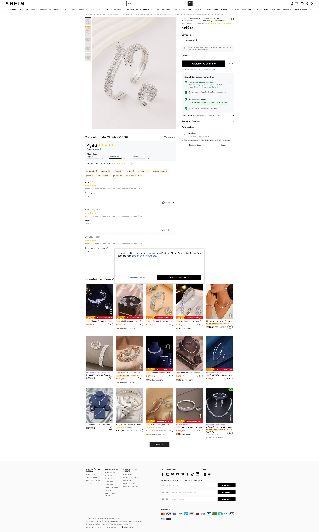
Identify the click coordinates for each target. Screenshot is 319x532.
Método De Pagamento (131, 477)
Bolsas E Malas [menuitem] (212, 9)
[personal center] (292, 3)
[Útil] (163, 202)
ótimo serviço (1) (103, 176)
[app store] (205, 475)
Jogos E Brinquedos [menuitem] (301, 9)
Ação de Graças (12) (160, 171)
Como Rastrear (110, 485)
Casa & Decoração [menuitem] (131, 9)
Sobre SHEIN (90, 474)
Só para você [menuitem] (24, 9)
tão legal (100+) (143, 171)
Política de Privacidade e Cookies (115, 521)
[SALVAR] (231, 63)
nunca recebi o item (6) (134, 176)
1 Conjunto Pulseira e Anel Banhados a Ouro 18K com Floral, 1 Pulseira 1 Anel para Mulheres (160, 321)
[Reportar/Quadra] (174, 202)
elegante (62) (105, 171)
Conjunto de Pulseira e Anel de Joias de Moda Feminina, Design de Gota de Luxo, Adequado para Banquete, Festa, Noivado (190, 321)
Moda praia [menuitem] (83, 9)
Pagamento (165, 509)
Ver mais (159, 444)
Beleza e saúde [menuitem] (199, 9)
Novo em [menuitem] (34, 9)
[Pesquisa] (190, 3)
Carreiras (89, 483)
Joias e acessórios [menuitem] (163, 9)
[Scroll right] (312, 9)
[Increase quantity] (204, 55)
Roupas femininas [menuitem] (70, 9)
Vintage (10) (119, 171)
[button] (307, 3)
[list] (181, 474)
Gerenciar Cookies (135, 521)
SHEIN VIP (108, 491)
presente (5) (117, 176)
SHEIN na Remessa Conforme (111, 494)
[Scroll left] (309, 9)
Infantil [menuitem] (101, 9)
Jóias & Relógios (95, 14)
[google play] (209, 475)
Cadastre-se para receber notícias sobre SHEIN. (182, 481)
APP (204, 469)
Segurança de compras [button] (197, 99)
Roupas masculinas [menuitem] (114, 9)
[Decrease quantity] (195, 55)
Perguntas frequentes (130, 486)
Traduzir (87, 196)
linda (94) (130, 171)
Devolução (108, 476)
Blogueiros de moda (93, 480)
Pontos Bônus (128, 480)
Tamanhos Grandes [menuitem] (147, 9)
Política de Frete (110, 473)
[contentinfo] (198, 513)
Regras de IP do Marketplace (112, 524)
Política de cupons (129, 483)
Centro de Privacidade (93, 521)
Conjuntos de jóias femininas (131, 14)
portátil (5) (89, 176)
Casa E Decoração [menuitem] (255, 9)
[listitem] (99, 308)
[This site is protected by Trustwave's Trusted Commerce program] (162, 519)
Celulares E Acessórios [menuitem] (272, 9)
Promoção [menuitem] (57, 9)
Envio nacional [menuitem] (45, 9)
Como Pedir (109, 482)
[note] (99, 317)
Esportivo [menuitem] (224, 9)
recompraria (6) (91, 171)
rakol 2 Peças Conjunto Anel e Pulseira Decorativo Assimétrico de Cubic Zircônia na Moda (130, 373)
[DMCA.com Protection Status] (168, 519)
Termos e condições (93, 524)
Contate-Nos (127, 474)
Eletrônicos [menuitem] (287, 9)
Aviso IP (127, 524)
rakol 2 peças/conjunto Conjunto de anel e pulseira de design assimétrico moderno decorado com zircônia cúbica (160, 425)
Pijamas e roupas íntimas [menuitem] (181, 9)
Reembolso (109, 479)
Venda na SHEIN (91, 477)
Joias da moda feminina (111, 14)
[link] (297, 3)
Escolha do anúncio (112, 527)
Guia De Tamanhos (111, 488)
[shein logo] (15, 3)
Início (86, 14)
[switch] (130, 163)
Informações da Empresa (94, 527)
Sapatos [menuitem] (93, 9)
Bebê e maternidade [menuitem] (238, 9)
